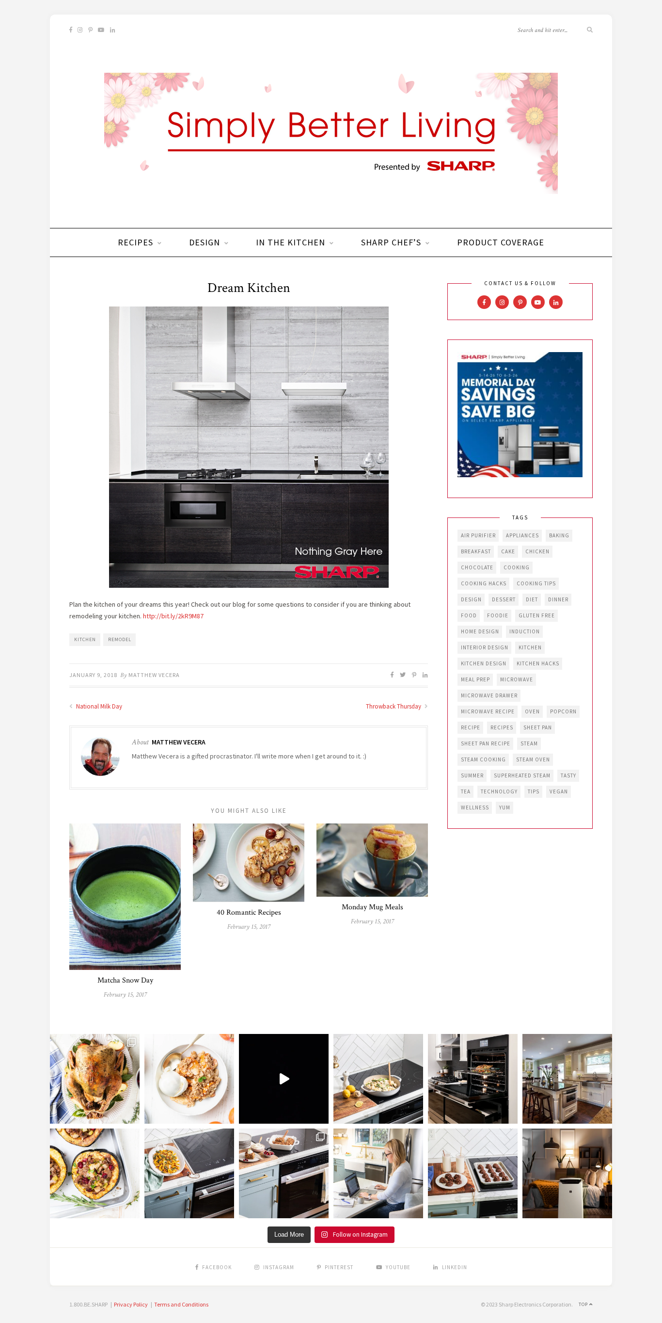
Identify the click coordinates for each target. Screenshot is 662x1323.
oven (532, 711)
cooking (517, 567)
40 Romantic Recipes (249, 912)
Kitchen (85, 639)
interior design (484, 647)
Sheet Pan (537, 727)
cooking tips (536, 583)
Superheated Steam (522, 775)
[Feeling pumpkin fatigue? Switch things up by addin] (95, 1173)
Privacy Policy (131, 1304)
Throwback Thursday (394, 706)
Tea (466, 791)
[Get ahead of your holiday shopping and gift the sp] (567, 1173)
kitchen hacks (538, 663)
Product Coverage (500, 242)
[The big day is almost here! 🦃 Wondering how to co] (95, 1079)
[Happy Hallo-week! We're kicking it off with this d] (284, 1173)
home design (480, 631)
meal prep (475, 679)
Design (204, 242)
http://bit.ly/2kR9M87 (173, 616)
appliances (522, 535)
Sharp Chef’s (391, 242)
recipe (470, 727)
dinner (558, 599)
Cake (508, 551)
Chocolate (477, 567)
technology (499, 791)
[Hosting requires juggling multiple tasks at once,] (473, 1079)
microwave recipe (488, 711)
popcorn (563, 711)
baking (559, 535)
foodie (497, 615)
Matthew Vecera (154, 674)
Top (584, 1304)
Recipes (135, 242)
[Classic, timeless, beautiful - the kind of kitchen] (567, 1079)
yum (504, 807)
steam (529, 743)
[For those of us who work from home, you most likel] (378, 1173)
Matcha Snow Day (125, 980)
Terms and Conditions (181, 1304)
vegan (559, 791)
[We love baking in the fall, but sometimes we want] (473, 1173)
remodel (119, 639)
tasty (568, 775)
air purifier (478, 535)
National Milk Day (98, 706)
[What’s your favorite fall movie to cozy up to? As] (284, 1079)
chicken (537, 551)
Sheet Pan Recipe (485, 743)
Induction (524, 631)
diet (532, 599)
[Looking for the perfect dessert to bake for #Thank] (189, 1079)
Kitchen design (483, 663)
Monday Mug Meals (372, 907)
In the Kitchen (290, 242)
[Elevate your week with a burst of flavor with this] (378, 1079)
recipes (501, 727)
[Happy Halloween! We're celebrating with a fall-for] (189, 1173)
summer (472, 775)
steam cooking (483, 759)
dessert (504, 599)
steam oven (533, 759)
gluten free (537, 615)
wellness (475, 807)
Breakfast (476, 551)
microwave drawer (489, 695)
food (469, 615)
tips (533, 791)
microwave (516, 679)
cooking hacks (483, 583)
